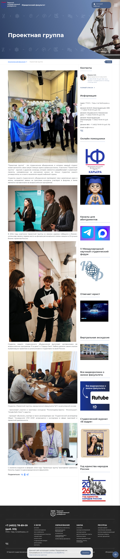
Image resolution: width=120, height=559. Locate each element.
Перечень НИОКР (81, 536)
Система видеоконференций (106, 532)
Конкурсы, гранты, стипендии (81, 541)
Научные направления (83, 530)
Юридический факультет (17, 62)
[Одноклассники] (25, 474)
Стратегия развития (40, 530)
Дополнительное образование (60, 530)
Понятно (85, 553)
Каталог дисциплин (104, 536)
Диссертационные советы (84, 534)
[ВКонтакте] (22, 474)
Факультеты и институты (62, 527)
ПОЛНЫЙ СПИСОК (86, 88)
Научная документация (83, 538)
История (36, 527)
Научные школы (81, 532)
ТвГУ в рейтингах (39, 532)
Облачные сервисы (103, 534)
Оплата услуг (38, 538)
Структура (79, 527)
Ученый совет (38, 536)
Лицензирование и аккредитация (60, 536)
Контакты (37, 545)
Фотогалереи (38, 542)
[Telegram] (27, 474)
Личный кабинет (102, 527)
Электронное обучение (104, 530)
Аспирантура (59, 533)
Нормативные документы (62, 538)
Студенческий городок (40, 540)
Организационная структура (42, 534)
